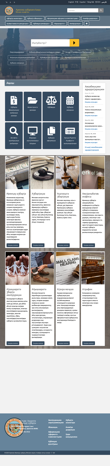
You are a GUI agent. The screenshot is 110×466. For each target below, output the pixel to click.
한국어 (97, 2)
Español (83, 2)
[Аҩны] (10, 10)
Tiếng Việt (90, 2)
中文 (77, 2)
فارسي (104, 2)
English (71, 2)
